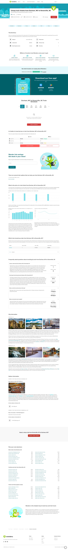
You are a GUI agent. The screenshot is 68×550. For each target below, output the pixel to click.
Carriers (34, 25)
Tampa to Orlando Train (38, 495)
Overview (19, 25)
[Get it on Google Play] (51, 85)
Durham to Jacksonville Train (39, 457)
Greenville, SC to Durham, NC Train (40, 480)
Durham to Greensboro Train (13, 456)
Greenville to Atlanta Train (12, 479)
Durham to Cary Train (12, 460)
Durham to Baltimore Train (39, 460)
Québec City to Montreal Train (39, 498)
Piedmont (42, 341)
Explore (38, 1)
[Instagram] (3, 541)
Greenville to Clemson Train (39, 469)
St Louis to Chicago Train (12, 492)
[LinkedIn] (7, 541)
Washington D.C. (17, 340)
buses (23, 368)
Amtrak (10, 247)
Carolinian (37, 341)
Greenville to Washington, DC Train (40, 472)
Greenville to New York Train (13, 472)
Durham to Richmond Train (13, 463)
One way (13, 14)
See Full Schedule (34, 124)
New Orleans (47, 368)
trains (26, 368)
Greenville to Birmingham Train (40, 479)
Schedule (12, 25)
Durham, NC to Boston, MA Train (40, 452)
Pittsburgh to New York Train (13, 489)
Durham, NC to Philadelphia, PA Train (14, 452)
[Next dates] (49, 106)
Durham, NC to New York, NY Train (40, 459)
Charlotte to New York (12, 395)
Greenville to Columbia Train (39, 473)
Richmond (12, 340)
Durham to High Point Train (39, 463)
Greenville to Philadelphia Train (13, 473)
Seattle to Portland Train (12, 496)
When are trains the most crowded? (15, 299)
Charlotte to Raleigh (29, 395)
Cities (49, 25)
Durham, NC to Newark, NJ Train (13, 459)
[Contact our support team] (65, 547)
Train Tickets (31, 539)
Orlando (43, 368)
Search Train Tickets (34, 435)
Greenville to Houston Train (13, 469)
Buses (19, 1)
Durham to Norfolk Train (39, 453)
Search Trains (30, 145)
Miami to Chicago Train (12, 488)
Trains (24, 1)
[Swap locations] (21, 17)
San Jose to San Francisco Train (13, 495)
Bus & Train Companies (31, 1)
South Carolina (24, 358)
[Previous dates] (19, 106)
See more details (11, 179)
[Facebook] (5, 541)
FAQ (41, 25)
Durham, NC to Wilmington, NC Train (14, 457)
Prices (27, 25)
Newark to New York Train (13, 491)
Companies (56, 539)
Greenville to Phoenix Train (13, 480)
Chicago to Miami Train (38, 488)
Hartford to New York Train (39, 492)
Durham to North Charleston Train (14, 453)
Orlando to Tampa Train (38, 489)
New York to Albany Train (39, 491)
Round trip (19, 14)
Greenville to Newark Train (39, 476)
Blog (42, 1)
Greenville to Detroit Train (12, 476)
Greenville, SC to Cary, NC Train (40, 475)
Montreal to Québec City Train (13, 498)
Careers (43, 542)
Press (42, 541)
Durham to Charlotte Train (39, 456)
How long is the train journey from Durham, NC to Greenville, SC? (21, 275)
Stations (56, 25)
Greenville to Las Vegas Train (13, 475)
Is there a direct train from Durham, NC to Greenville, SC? (19, 263)
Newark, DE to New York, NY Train (40, 496)
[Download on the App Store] (41, 85)
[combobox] (15, 17)
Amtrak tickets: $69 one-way (14, 177)
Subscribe (12, 167)
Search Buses (50, 145)
